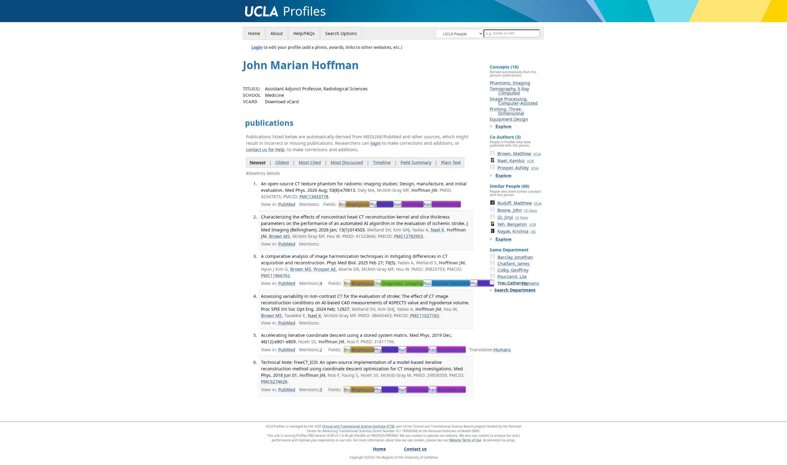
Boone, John (517, 210)
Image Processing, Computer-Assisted (514, 101)
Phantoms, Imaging (510, 83)
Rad (408, 204)
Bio (354, 204)
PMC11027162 (424, 315)
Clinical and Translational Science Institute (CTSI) (358, 426)
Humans (530, 283)
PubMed (286, 204)
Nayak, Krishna (516, 231)
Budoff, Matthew (519, 203)
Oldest (282, 162)
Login (257, 47)
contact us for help (265, 149)
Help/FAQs (304, 33)
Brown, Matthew (519, 153)
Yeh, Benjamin (516, 224)
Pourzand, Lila (512, 276)
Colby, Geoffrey (512, 270)
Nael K (437, 230)
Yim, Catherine (512, 283)
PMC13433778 (313, 196)
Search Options (341, 33)
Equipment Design (509, 119)
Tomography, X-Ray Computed (509, 91)
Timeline (382, 162)
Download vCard (282, 101)
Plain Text (451, 162)
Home (254, 33)
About (277, 33)
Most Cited (310, 162)
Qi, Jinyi (512, 217)
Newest (258, 162)
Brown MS (279, 236)
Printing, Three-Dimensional (507, 111)
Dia (398, 283)
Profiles (304, 11)
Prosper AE (325, 269)
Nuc (446, 283)
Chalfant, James (513, 263)
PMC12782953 (408, 236)
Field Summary (416, 162)
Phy (381, 204)
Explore (504, 126)
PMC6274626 (274, 381)
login (375, 143)
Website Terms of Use (465, 440)
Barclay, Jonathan (515, 257)
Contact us (415, 449)
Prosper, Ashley (517, 168)
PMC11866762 (275, 275)
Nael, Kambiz (515, 161)
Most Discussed (347, 162)
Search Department (515, 290)
